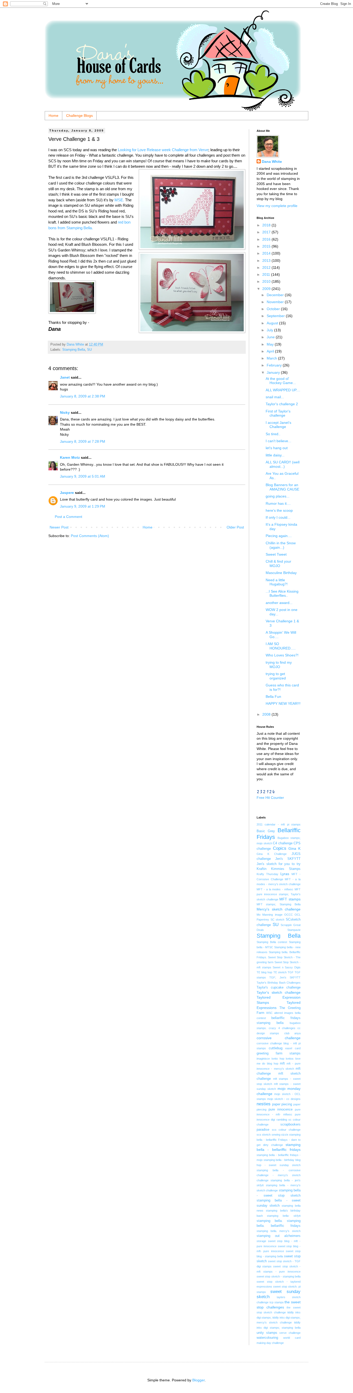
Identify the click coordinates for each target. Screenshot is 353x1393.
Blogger (198, 1380)
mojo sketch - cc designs (284, 1098)
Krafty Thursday (267, 874)
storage (261, 1241)
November (276, 302)
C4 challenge (283, 843)
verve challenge (290, 1332)
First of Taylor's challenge (278, 413)
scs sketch (264, 1134)
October (274, 309)
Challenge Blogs (79, 115)
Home (53, 115)
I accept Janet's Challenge (278, 424)
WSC (269, 1012)
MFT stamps (290, 899)
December (276, 295)
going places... (277, 496)
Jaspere (67, 493)
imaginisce (263, 1058)
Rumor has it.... (278, 503)
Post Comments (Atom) (90, 536)
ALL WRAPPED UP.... (283, 390)
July (270, 330)
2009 (267, 289)
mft (282, 1063)
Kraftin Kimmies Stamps (279, 869)
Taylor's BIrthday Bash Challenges (279, 982)
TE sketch (280, 972)
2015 (267, 246)
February (275, 365)
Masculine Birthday (281, 573)
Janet (65, 377)
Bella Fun (273, 696)
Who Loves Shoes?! (282, 655)
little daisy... (275, 455)
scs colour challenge (286, 1129)
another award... (279, 603)
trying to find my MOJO (279, 664)
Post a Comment (68, 517)
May (271, 344)
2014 (267, 253)
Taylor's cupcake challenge (279, 987)
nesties (264, 1103)
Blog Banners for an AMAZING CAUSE (282, 487)
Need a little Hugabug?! (277, 582)
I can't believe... (278, 441)
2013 (267, 260)
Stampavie (294, 929)
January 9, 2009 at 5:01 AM (82, 476)
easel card (293, 1048)
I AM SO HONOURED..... (281, 646)
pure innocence (280, 1109)
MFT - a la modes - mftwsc (275, 889)
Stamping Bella (73, 349)
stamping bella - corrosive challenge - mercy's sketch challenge (279, 1175)
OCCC (288, 914)
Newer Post (59, 527)
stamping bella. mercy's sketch (279, 1231)
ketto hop (278, 1058)
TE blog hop (264, 972)
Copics (279, 848)
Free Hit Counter (270, 797)
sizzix (284, 1134)
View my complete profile (277, 206)
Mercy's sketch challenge (279, 909)
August (273, 323)
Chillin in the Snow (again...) (281, 545)
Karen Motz (70, 457)
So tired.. (273, 434)
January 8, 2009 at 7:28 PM (82, 441)
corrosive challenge (279, 1038)
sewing (276, 1134)
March (272, 358)
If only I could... (278, 517)
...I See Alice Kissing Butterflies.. (282, 593)
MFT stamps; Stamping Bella (279, 904)
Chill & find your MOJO (278, 563)
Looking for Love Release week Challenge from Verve (163, 150)
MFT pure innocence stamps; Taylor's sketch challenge (279, 894)
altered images (283, 1012)
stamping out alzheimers (279, 1236)
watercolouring (267, 1338)
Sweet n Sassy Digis (287, 967)
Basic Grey (266, 831)
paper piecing (282, 1104)
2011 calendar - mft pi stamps (279, 824)
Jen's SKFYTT (288, 859)
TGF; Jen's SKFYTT (285, 977)
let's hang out (277, 448)
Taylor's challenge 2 (282, 404)
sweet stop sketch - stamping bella (279, 1276)
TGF (291, 972)
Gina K (294, 848)
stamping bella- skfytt (284, 1215)
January (274, 372)
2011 (266, 274)
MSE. (119, 200)
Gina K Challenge (272, 853)
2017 (267, 232)
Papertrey (263, 919)
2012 (267, 267)
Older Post (235, 527)
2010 (267, 281)
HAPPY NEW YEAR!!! (283, 703)
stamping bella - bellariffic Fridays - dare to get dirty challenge (279, 1139)
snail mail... (275, 397)
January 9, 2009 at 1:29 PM (82, 506)
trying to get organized (276, 676)
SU (89, 349)
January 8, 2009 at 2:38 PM (82, 396)
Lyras (284, 874)
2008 (267, 714)
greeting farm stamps (279, 1053)
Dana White (272, 161)
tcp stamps (277, 1302)
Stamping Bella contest (272, 942)
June (271, 337)
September (276, 316)
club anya (292, 1033)
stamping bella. (270, 1221)
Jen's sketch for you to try (279, 864)
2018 (267, 225)
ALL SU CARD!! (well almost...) (283, 464)
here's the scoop (279, 510)
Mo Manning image (269, 914)
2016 (267, 239)
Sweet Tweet (276, 554)
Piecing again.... (279, 536)
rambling (282, 1119)
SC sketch (278, 919)
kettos (290, 1058)
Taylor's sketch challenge (279, 992)
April (271, 351)
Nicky (65, 412)
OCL (298, 914)
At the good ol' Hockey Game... (281, 381)
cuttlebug (275, 1048)
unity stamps (267, 1333)
